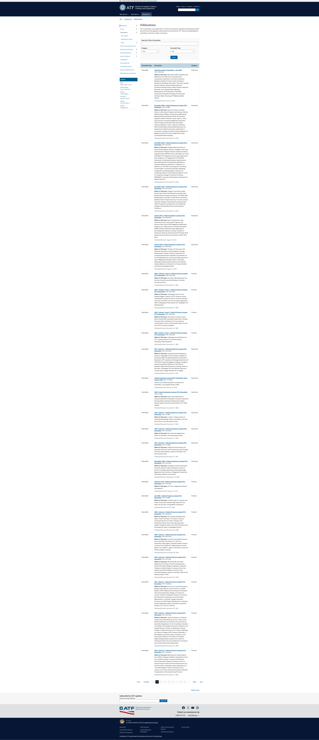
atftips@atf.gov (193, 715)
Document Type (175, 48)
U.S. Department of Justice (150, 722)
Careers (183, 6)
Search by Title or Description (150, 40)
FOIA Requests (144, 727)
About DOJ (123, 727)
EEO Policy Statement (126, 732)
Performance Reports (167, 731)
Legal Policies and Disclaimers (145, 730)
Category (144, 48)
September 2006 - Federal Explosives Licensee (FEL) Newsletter (171, 462)
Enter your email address (127, 698)
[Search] (197, 9)
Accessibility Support (126, 729)
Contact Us (196, 6)
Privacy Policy (185, 727)
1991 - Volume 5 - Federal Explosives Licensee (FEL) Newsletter (170, 444)
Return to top (195, 690)
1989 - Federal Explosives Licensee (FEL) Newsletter (171, 392)
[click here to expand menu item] (137, 26)
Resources (128, 19)
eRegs (178, 6)
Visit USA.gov (158, 736)
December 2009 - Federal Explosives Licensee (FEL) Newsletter (170, 106)
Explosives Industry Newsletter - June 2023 (168, 70)
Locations (189, 6)
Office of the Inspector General (167, 728)
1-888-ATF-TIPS (180, 715)
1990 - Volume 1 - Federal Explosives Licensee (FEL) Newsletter (170, 413)
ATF (121, 19)
